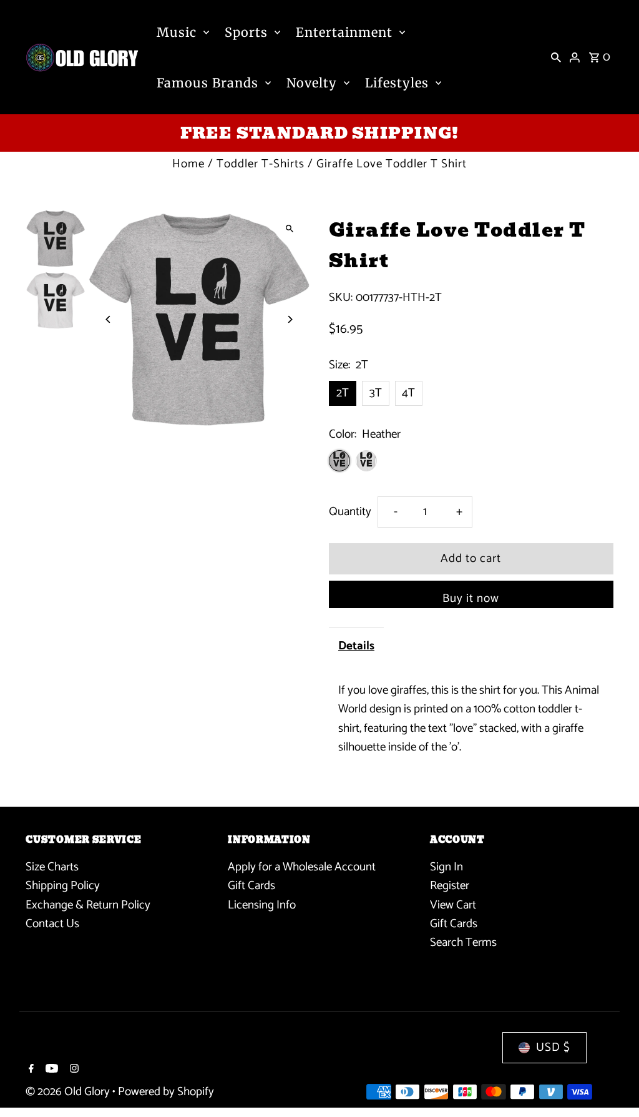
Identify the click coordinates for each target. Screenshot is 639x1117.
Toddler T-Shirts (261, 164)
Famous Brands (207, 83)
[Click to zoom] (290, 229)
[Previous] (108, 319)
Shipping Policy (63, 885)
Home (188, 164)
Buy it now (470, 598)
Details (356, 646)
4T (408, 393)
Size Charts (52, 867)
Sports (246, 32)
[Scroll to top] (612, 1084)
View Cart (453, 905)
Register (449, 885)
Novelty (311, 83)
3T (375, 393)
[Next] (290, 319)
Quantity (350, 511)
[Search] (556, 57)
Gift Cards (251, 885)
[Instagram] (73, 1070)
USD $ (553, 1047)
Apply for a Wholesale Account (302, 867)
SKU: (341, 297)
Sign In (446, 867)
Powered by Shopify (166, 1091)
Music (177, 32)
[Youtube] (50, 1070)
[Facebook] (30, 1070)
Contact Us (52, 923)
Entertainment (344, 32)
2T (342, 393)
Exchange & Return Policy (88, 905)
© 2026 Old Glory (69, 1091)
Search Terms (463, 942)
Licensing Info (262, 905)
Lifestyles (397, 83)
